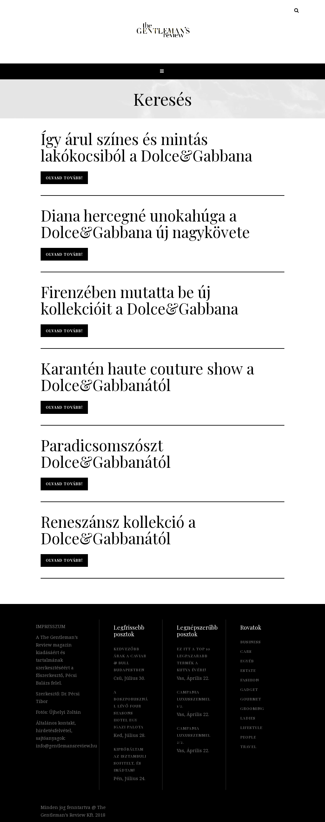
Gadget (249, 689)
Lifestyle (251, 727)
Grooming (252, 708)
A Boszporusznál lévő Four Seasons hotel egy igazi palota (131, 709)
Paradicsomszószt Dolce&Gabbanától (106, 453)
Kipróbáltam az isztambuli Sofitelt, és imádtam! (130, 759)
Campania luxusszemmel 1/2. (193, 698)
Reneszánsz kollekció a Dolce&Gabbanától (118, 529)
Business (250, 641)
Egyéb (247, 660)
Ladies (247, 717)
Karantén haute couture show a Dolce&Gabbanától (147, 376)
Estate (248, 670)
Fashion (249, 679)
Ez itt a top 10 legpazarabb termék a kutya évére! (193, 659)
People (248, 736)
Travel (248, 746)
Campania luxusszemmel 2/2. (193, 735)
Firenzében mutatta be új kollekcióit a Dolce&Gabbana (139, 300)
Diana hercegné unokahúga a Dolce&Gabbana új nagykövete (145, 223)
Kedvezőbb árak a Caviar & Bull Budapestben (130, 659)
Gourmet (250, 698)
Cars (246, 651)
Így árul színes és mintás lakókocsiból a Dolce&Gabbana (146, 147)
